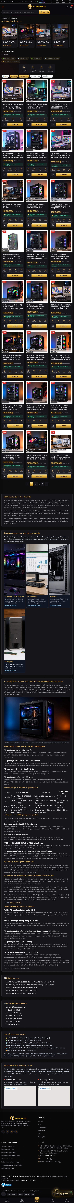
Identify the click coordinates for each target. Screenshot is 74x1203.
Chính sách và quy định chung (10, 1156)
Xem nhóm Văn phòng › (34, 605)
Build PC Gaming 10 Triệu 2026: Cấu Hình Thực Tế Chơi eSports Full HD (30, 982)
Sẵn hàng (14, 76)
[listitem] (10, 36)
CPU (39, 1124)
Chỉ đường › (64, 1148)
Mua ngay (15, 124)
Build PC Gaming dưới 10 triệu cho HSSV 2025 (21, 987)
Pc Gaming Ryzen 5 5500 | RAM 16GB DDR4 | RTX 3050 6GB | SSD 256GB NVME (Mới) (37, 155)
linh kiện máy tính (22, 865)
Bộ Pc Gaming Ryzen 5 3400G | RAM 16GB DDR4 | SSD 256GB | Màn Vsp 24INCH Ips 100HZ (13, 106)
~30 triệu (7, 806)
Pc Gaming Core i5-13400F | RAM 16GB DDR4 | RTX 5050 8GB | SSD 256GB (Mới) (36, 407)
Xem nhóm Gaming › (11, 605)
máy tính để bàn (64, 870)
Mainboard (41, 1130)
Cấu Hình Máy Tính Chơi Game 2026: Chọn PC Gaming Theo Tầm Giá (30, 985)
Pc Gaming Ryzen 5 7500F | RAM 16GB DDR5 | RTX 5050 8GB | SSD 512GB (12, 457)
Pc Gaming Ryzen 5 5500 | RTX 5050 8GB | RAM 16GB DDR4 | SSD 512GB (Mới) (60, 256)
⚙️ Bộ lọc (5, 76)
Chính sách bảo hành (7, 1149)
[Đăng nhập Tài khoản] (67, 6)
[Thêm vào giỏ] (5, 124)
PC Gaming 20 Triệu (63, 765)
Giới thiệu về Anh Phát (8, 1146)
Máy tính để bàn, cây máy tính (16, 1007)
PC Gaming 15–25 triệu (14, 1013)
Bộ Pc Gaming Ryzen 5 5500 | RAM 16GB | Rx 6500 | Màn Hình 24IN (12, 206)
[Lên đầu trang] (3, 1194)
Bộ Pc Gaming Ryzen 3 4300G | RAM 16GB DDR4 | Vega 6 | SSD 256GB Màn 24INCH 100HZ (61, 106)
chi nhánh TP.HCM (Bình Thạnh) (36, 895)
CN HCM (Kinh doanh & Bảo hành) (51, 1146)
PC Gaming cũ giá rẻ (13, 1021)
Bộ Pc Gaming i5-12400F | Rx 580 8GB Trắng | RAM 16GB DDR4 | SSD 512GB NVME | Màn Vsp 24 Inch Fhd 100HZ (61, 307)
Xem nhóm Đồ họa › (55, 605)
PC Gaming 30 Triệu (44, 774)
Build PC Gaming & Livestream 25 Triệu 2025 (21, 990)
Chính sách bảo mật (7, 1168)
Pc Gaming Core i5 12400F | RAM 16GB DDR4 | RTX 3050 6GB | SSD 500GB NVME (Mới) (37, 256)
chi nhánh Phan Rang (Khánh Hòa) (58, 895)
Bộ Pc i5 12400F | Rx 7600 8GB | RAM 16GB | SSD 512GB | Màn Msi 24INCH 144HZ (61, 457)
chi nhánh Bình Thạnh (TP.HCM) (25, 965)
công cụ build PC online (53, 867)
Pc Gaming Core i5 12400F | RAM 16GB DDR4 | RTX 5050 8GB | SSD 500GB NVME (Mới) (61, 357)
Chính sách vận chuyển (8, 1152)
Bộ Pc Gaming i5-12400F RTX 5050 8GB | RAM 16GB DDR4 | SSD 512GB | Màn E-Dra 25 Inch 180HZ (37, 457)
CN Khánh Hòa (45, 1151)
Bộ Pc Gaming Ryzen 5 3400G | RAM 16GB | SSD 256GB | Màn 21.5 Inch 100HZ (37, 106)
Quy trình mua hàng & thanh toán (11, 1165)
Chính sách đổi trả (7, 1159)
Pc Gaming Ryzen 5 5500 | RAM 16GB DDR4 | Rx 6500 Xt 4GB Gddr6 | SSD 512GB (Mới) (13, 155)
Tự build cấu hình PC (12, 1024)
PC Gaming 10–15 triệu (13, 1010)
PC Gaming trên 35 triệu (14, 1018)
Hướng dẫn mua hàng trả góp (10, 1162)
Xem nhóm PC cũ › (10, 670)
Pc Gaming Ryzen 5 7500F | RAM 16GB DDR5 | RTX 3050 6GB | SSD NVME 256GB (36, 357)
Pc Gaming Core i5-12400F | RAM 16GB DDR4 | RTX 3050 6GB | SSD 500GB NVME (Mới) (13, 307)
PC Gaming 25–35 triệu (14, 1016)
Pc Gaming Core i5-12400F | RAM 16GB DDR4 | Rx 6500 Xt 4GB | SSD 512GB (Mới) (60, 206)
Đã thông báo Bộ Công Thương (48, 1056)
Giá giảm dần (35, 76)
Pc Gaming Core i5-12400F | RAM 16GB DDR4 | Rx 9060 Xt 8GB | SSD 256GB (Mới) (60, 407)
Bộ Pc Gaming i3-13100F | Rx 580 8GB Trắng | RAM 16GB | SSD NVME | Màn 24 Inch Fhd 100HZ (60, 155)
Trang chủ (4, 18)
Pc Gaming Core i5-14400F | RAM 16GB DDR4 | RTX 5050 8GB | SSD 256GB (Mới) (12, 407)
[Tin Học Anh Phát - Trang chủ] (37, 6)
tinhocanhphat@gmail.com (48, 1159)
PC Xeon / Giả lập (15, 903)
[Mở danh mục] (3, 6)
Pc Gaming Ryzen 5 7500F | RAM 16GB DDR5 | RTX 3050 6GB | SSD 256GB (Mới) (36, 307)
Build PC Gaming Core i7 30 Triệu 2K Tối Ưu (21, 993)
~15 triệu (7, 797)
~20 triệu (7, 802)
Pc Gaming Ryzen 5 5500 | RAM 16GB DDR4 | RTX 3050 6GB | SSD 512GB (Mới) (36, 206)
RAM (39, 1134)
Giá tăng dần (23, 76)
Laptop (40, 1121)
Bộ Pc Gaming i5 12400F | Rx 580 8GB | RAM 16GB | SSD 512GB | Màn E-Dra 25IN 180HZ (12, 357)
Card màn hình (42, 1127)
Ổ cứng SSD (41, 1137)
